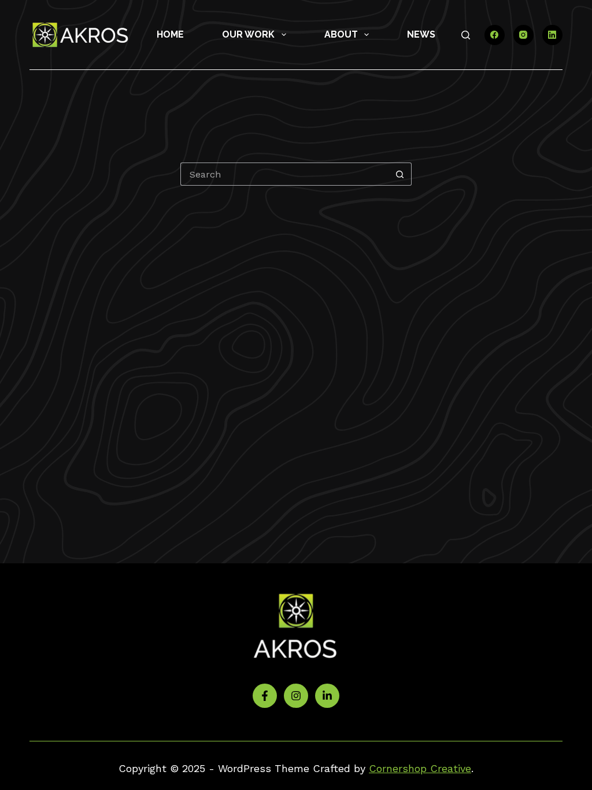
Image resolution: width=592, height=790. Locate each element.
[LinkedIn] (552, 35)
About (341, 34)
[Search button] (400, 174)
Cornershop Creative (420, 768)
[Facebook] (494, 35)
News (421, 34)
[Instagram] (523, 35)
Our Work (248, 34)
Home (170, 34)
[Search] (465, 35)
